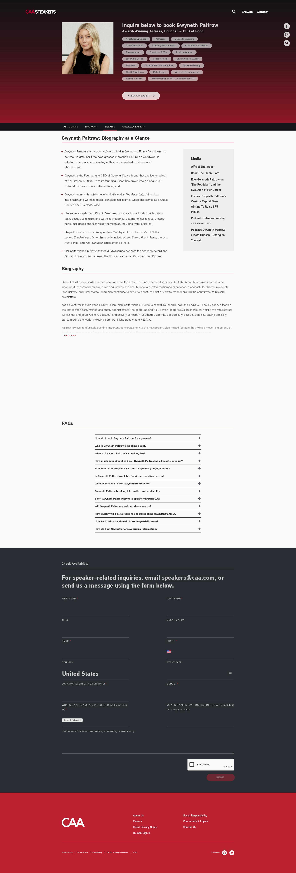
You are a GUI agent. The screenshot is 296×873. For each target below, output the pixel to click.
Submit (220, 777)
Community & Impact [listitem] (195, 821)
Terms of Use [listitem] (82, 852)
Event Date (174, 662)
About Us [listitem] (138, 815)
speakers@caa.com (188, 578)
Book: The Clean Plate (205, 173)
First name (69, 598)
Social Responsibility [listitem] (195, 815)
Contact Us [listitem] (189, 827)
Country (67, 662)
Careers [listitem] (137, 821)
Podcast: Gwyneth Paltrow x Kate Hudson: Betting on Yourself (208, 235)
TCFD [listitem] (135, 852)
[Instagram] (287, 35)
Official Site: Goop (202, 167)
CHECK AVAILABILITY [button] (139, 95)
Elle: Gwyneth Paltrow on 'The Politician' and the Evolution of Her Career (207, 185)
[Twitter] (287, 43)
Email (66, 641)
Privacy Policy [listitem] (67, 852)
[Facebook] (287, 26)
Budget (171, 683)
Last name (174, 598)
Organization (176, 619)
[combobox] (95, 672)
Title (65, 619)
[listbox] (200, 694)
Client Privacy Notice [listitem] (145, 827)
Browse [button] (247, 11)
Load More (68, 335)
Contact (262, 11)
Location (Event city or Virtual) (83, 683)
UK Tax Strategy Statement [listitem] (117, 852)
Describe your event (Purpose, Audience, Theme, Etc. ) (98, 731)
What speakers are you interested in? (94, 707)
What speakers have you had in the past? (200, 707)
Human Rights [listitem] (141, 833)
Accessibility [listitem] (97, 852)
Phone (171, 641)
